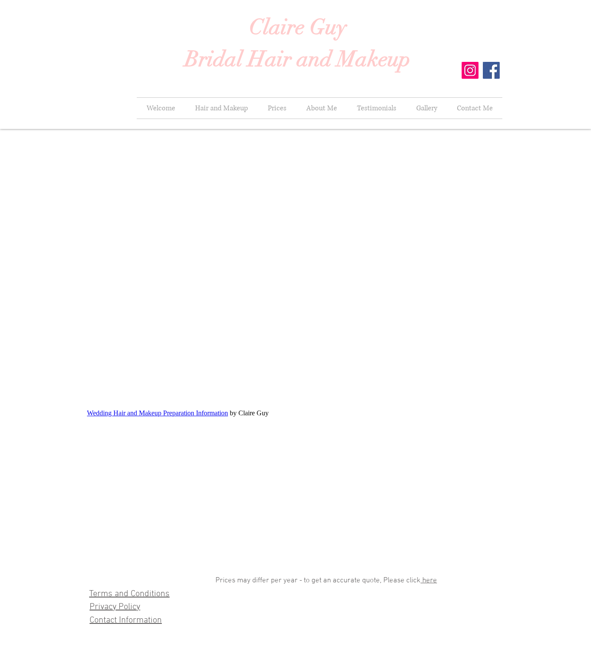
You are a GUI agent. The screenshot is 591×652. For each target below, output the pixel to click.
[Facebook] (491, 70)
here (429, 580)
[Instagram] (470, 70)
